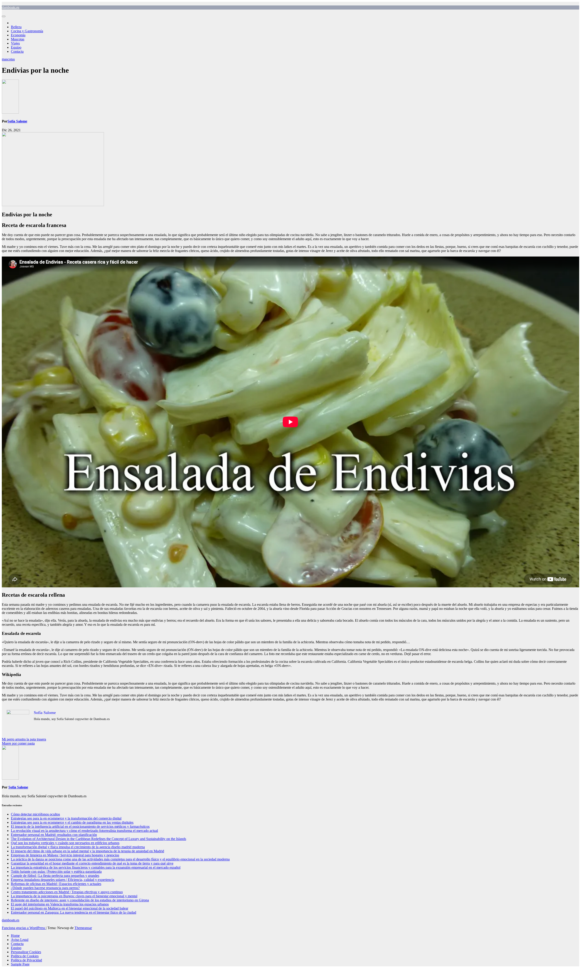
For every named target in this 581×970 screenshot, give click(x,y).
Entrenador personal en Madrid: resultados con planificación (54, 835)
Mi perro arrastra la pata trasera (24, 739)
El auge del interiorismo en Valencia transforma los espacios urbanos (60, 904)
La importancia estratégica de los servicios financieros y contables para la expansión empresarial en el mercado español (95, 867)
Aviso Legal (19, 940)
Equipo (16, 47)
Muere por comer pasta (18, 743)
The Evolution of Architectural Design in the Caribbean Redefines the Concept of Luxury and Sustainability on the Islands (98, 839)
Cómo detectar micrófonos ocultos (35, 814)
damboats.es (10, 7)
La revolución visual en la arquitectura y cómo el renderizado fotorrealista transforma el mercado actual (84, 831)
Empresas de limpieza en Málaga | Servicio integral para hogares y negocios (65, 855)
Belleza (16, 27)
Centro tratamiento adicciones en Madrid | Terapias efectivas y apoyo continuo (67, 892)
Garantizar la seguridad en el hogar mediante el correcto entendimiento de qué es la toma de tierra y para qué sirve (92, 863)
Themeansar (83, 928)
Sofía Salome (17, 121)
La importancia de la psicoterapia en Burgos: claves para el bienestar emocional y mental (74, 896)
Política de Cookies (25, 956)
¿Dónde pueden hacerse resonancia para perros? (45, 888)
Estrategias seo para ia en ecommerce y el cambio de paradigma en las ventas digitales (72, 822)
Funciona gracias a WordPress (24, 928)
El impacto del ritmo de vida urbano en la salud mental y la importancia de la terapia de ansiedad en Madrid (87, 851)
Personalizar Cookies (26, 952)
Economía (18, 35)
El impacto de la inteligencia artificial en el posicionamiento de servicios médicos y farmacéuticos (80, 826)
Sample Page (20, 964)
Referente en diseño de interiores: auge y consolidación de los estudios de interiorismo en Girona (80, 900)
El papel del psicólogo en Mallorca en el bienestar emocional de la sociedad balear (69, 908)
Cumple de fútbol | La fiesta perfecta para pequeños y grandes (55, 876)
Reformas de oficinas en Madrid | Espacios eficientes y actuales (56, 884)
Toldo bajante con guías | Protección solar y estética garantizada (56, 871)
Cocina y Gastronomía (27, 31)
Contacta (17, 51)
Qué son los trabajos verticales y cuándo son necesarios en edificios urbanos (65, 843)
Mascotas (17, 39)
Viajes (15, 43)
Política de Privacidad (26, 960)
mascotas (8, 59)
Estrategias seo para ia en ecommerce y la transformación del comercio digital (66, 818)
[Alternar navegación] (3, 16)
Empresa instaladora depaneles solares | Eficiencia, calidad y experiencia (62, 880)
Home (15, 936)
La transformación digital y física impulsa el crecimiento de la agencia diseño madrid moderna (78, 847)
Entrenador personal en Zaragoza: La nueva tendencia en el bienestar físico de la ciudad (73, 912)
